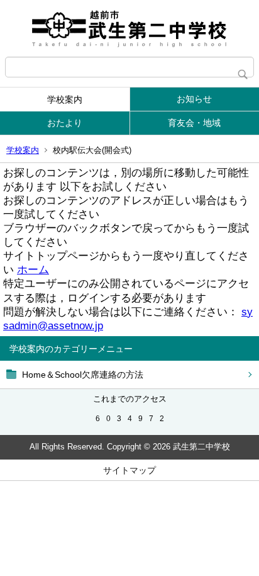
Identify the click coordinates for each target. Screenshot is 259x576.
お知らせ (194, 99)
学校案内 (64, 99)
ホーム (33, 270)
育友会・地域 (194, 123)
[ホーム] (129, 28)
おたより (64, 123)
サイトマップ (129, 470)
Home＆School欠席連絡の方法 (82, 375)
